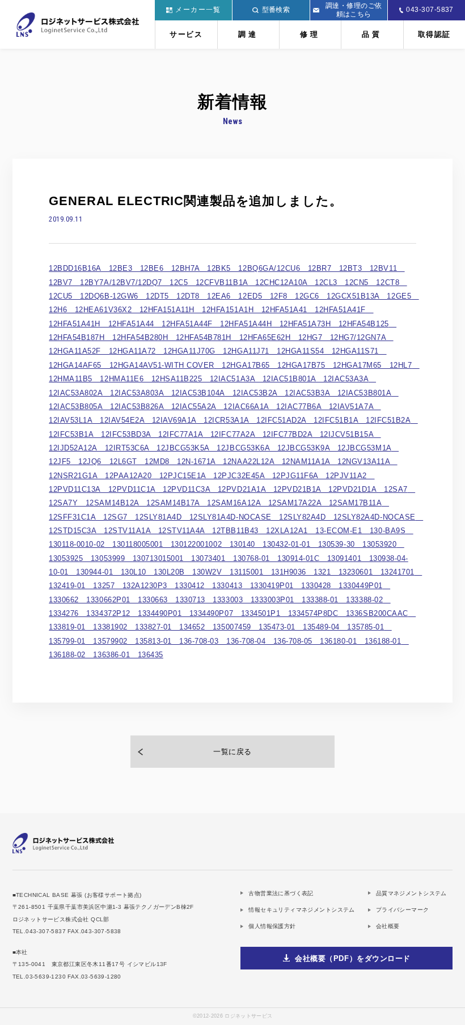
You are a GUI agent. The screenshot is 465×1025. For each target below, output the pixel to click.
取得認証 (434, 34)
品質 (372, 34)
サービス (186, 34)
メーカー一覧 (198, 9)
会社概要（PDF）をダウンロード (352, 958)
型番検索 (276, 9)
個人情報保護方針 (271, 926)
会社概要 (388, 926)
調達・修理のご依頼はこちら (353, 10)
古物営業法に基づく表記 (280, 893)
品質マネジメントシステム (411, 893)
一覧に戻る (232, 751)
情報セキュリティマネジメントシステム (301, 910)
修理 (310, 34)
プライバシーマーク (402, 910)
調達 (248, 34)
